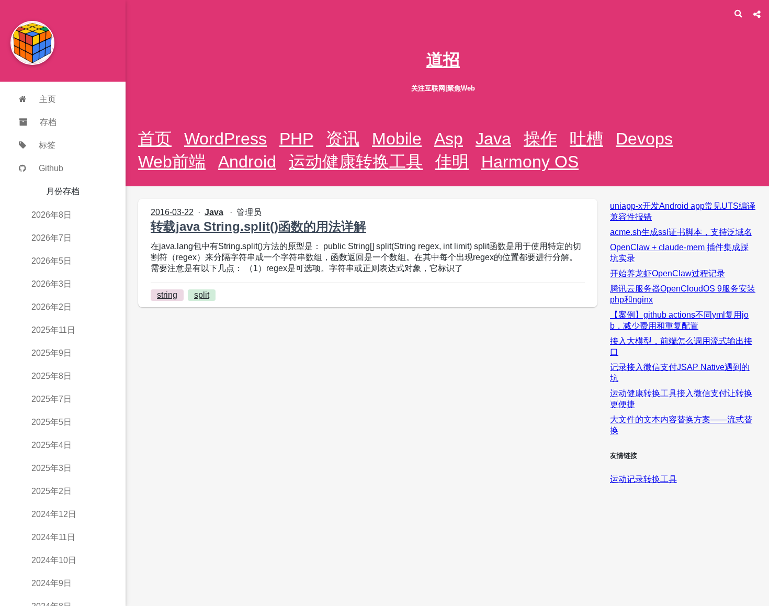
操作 (540, 138)
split (201, 294)
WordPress (225, 138)
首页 (155, 138)
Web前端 (172, 161)
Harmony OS (530, 161)
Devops (644, 138)
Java (493, 138)
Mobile (397, 138)
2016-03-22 (172, 212)
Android (247, 161)
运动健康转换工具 (356, 161)
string (167, 294)
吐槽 (586, 138)
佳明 (452, 161)
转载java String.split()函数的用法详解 (258, 226)
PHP (296, 138)
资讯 (342, 138)
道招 (443, 59)
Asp (448, 138)
